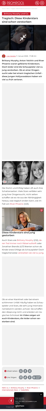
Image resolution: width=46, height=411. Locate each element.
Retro (8, 8)
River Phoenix (17, 204)
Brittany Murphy (25, 240)
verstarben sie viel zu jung (30, 253)
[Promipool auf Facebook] (11, 401)
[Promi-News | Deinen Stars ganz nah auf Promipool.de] (18, 3)
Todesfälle (24, 390)
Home (3, 8)
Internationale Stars (10, 390)
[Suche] (37, 3)
